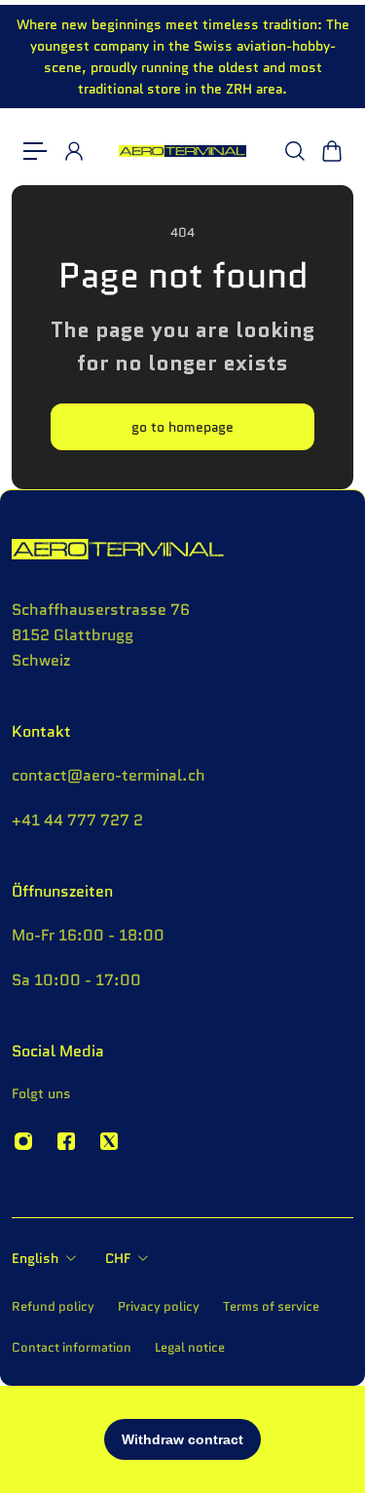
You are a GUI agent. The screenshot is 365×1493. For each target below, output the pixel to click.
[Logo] (182, 151)
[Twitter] (109, 1141)
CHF (117, 1258)
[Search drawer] (293, 151)
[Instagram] (23, 1141)
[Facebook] (66, 1141)
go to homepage (182, 427)
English (35, 1258)
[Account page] (73, 151)
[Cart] (330, 151)
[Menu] (35, 151)
